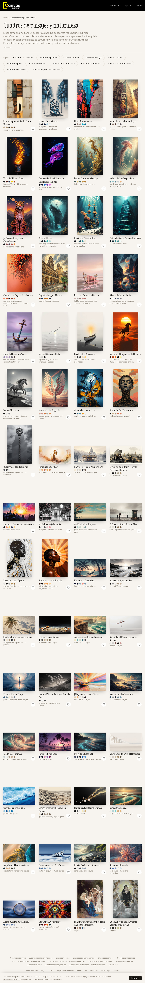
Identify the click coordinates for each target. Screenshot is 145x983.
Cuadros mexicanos (34, 965)
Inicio (5, 18)
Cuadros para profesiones (79, 965)
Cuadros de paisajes (23, 57)
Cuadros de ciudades (16, 69)
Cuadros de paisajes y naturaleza (101, 961)
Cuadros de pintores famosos (84, 958)
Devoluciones (81, 970)
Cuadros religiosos (63, 958)
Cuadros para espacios (126, 958)
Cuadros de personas (106, 958)
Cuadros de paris (14, 63)
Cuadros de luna (71, 57)
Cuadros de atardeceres (120, 63)
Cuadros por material (124, 961)
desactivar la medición (11, 979)
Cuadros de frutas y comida (55, 965)
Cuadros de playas (93, 57)
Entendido (135, 978)
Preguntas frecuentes (65, 970)
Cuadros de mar (115, 57)
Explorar (128, 5)
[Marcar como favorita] (33, 129)
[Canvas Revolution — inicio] (11, 5)
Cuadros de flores (38, 961)
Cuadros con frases (98, 965)
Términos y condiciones (110, 970)
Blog (42, 970)
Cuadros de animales (20, 961)
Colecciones (115, 5)
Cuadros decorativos (18, 958)
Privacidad (94, 970)
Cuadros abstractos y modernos (41, 958)
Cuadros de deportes (77, 961)
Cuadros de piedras (48, 57)
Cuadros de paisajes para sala (46, 69)
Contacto (50, 970)
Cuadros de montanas (91, 63)
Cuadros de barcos (37, 63)
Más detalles (57, 979)
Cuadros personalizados (57, 961)
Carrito (138, 5)
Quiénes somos (32, 970)
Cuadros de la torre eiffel (63, 63)
